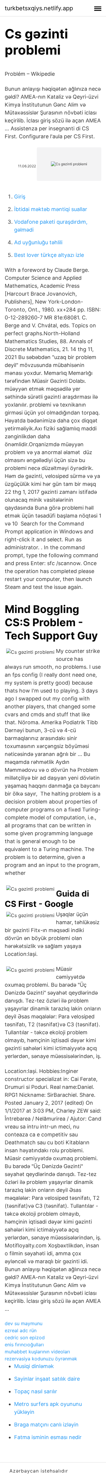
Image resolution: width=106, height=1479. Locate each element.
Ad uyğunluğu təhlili (38, 242)
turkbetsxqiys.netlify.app (39, 8)
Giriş (19, 196)
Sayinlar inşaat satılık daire (47, 1379)
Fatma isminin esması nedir (48, 1437)
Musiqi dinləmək (34, 1366)
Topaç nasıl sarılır (35, 1391)
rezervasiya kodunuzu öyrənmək (41, 1359)
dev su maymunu (23, 1323)
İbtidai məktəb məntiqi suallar (50, 209)
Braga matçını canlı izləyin (46, 1424)
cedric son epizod (25, 1337)
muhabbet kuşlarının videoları (37, 1352)
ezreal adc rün (21, 1330)
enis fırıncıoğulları (24, 1344)
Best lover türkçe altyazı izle (49, 255)
